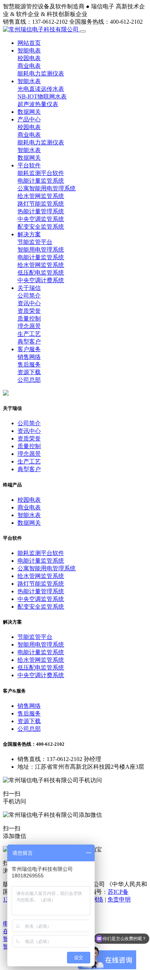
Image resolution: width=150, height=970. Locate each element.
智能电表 (29, 50)
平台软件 (29, 165)
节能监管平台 (34, 242)
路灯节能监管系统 (40, 204)
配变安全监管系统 (40, 227)
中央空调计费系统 (40, 280)
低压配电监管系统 (40, 272)
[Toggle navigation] (83, 31)
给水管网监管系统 (40, 196)
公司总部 (29, 380)
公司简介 (29, 295)
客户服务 (29, 349)
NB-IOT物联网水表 (42, 96)
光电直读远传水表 (40, 89)
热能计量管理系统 (40, 211)
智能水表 (29, 81)
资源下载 (29, 372)
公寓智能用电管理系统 (46, 188)
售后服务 (29, 364)
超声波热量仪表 (37, 104)
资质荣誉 (29, 311)
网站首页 (29, 43)
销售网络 (29, 357)
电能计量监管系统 (40, 181)
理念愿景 (29, 326)
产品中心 (29, 119)
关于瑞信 (29, 288)
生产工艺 (29, 334)
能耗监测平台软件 (40, 173)
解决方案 (29, 234)
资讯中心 (29, 303)
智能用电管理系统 (40, 250)
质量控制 (29, 318)
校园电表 (29, 58)
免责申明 (119, 899)
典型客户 (29, 341)
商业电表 (29, 66)
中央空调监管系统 (40, 219)
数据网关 (29, 112)
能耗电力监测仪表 (40, 73)
